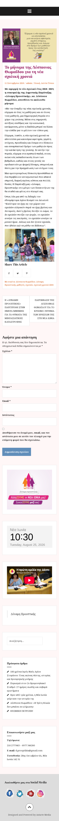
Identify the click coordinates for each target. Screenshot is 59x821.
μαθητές (21, 284)
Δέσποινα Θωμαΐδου (25, 281)
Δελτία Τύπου (47, 83)
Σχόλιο (7, 351)
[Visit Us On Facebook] (10, 793)
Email (6, 400)
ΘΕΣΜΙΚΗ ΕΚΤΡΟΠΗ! (21, 710)
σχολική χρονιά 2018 (43, 284)
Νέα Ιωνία (18, 530)
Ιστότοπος (8, 414)
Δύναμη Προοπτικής (23, 614)
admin (29, 83)
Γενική (37, 83)
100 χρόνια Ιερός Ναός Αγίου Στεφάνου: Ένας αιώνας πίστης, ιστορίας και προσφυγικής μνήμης (28, 675)
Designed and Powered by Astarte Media (29, 814)
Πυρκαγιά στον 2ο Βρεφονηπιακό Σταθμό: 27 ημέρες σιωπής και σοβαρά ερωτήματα (27, 687)
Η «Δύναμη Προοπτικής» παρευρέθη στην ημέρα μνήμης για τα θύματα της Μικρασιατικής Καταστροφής (16, 310)
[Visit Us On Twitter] (20, 793)
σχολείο (29, 284)
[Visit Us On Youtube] (30, 793)
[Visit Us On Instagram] (40, 793)
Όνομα (7, 386)
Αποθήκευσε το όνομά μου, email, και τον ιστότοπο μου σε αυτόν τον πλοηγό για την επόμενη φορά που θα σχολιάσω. (26, 436)
